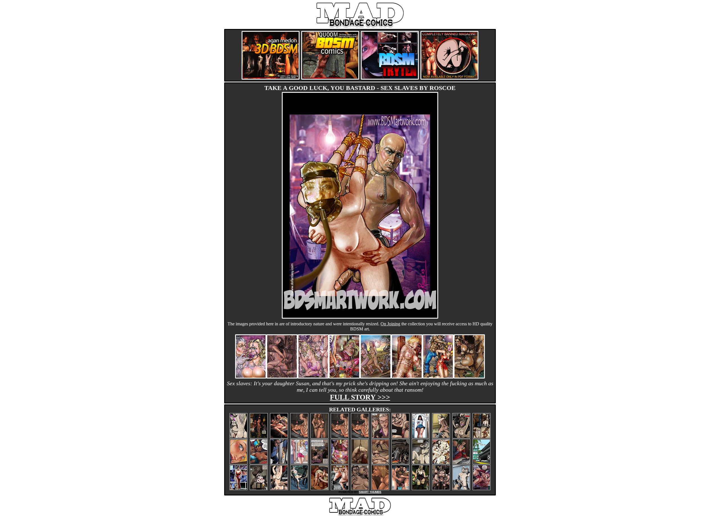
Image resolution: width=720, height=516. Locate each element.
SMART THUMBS (370, 492)
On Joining (390, 323)
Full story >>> (360, 397)
